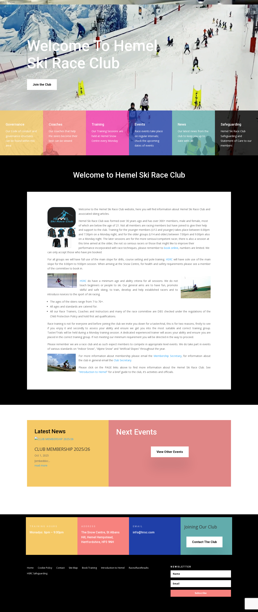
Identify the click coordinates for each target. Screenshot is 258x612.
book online (171, 248)
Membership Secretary (168, 356)
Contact (60, 568)
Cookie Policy (45, 568)
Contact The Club (204, 542)
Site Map (73, 568)
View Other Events (170, 452)
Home (30, 568)
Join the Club (42, 84)
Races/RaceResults (138, 568)
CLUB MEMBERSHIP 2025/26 (62, 449)
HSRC (169, 259)
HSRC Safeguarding (37, 573)
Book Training (89, 568)
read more (41, 465)
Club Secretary (122, 360)
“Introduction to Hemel (93, 372)
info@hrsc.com (143, 532)
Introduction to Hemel (113, 568)
